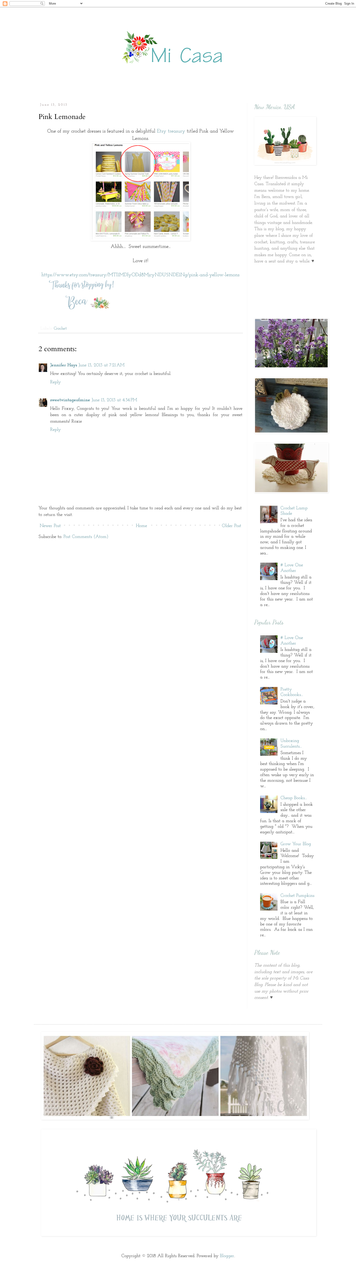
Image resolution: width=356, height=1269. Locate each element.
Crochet (60, 328)
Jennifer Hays (63, 365)
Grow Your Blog (295, 844)
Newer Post (50, 526)
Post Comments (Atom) (85, 537)
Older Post (231, 526)
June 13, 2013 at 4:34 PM (114, 400)
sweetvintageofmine (70, 400)
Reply (55, 382)
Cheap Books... (293, 798)
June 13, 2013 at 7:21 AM (101, 365)
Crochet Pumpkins (297, 895)
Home (141, 526)
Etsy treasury (171, 131)
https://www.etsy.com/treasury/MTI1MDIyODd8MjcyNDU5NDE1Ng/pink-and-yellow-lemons (140, 274)
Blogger (227, 1256)
